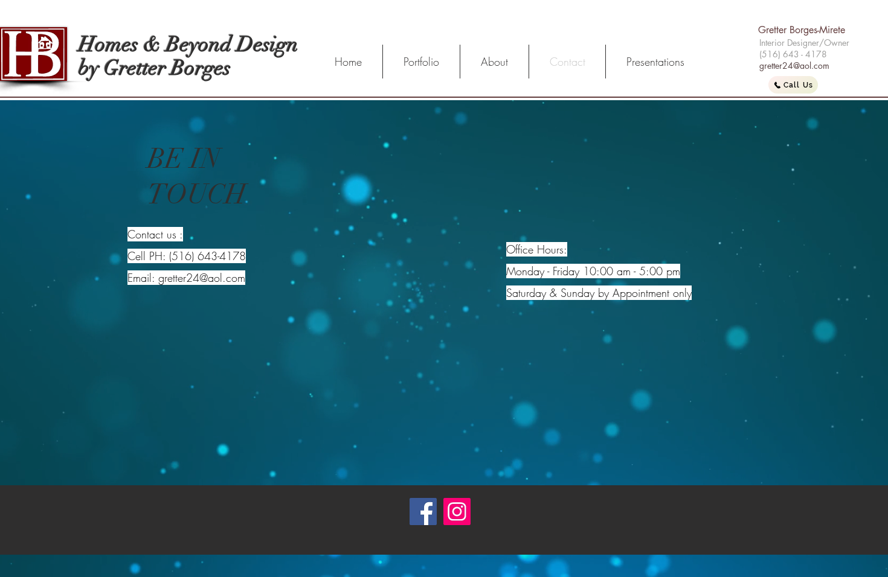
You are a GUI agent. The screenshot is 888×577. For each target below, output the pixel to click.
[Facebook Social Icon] (423, 511)
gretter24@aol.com (794, 65)
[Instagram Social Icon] (457, 511)
